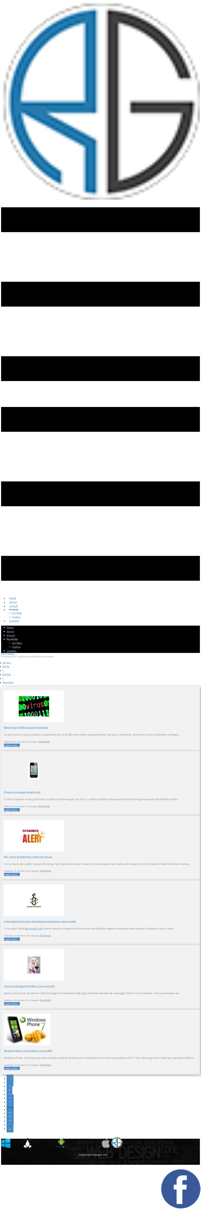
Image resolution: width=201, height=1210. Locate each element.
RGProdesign (7, 653)
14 (10, 1113)
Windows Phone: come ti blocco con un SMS (28, 1050)
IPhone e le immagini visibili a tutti (22, 792)
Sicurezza (44, 741)
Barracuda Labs (34, 928)
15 (10, 1116)
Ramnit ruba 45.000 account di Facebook (26, 727)
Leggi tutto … (12, 745)
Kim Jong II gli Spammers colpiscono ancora (28, 856)
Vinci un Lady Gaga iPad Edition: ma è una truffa (29, 986)
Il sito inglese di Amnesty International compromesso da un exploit (40, 921)
